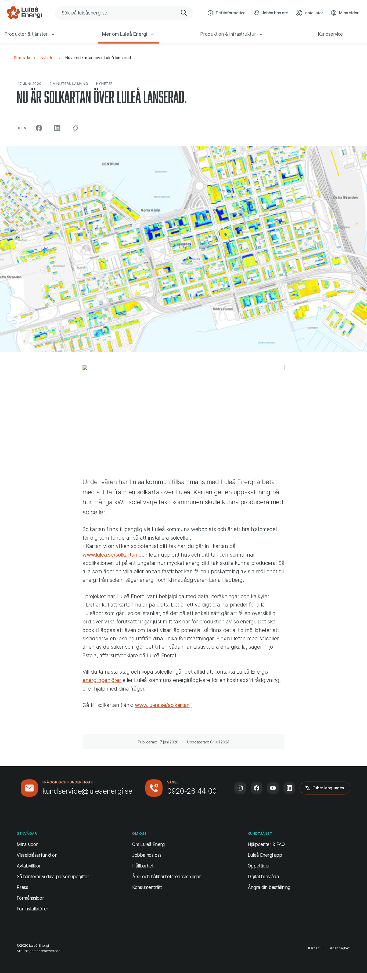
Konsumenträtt (147, 887)
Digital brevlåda (263, 876)
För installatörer (32, 909)
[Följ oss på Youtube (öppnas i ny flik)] (273, 788)
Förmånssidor (30, 898)
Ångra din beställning (269, 887)
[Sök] (184, 12)
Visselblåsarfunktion (37, 855)
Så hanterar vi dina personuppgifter (53, 876)
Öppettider (259, 866)
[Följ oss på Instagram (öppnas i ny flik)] (240, 788)
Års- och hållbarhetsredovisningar (166, 876)
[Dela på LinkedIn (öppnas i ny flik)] (57, 127)
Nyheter (47, 57)
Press (22, 887)
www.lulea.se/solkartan (109, 554)
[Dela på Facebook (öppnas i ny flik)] (39, 127)
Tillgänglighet (339, 948)
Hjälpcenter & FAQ (266, 844)
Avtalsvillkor (29, 866)
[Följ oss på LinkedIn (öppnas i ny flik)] (289, 788)
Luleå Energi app (265, 855)
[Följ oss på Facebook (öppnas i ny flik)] (256, 788)
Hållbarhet (142, 866)
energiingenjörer (101, 680)
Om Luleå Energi (148, 844)
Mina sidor (27, 844)
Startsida (22, 57)
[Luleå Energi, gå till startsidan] (24, 12)
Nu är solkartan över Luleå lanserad (98, 57)
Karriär (313, 948)
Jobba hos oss (146, 855)
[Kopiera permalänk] (75, 127)
